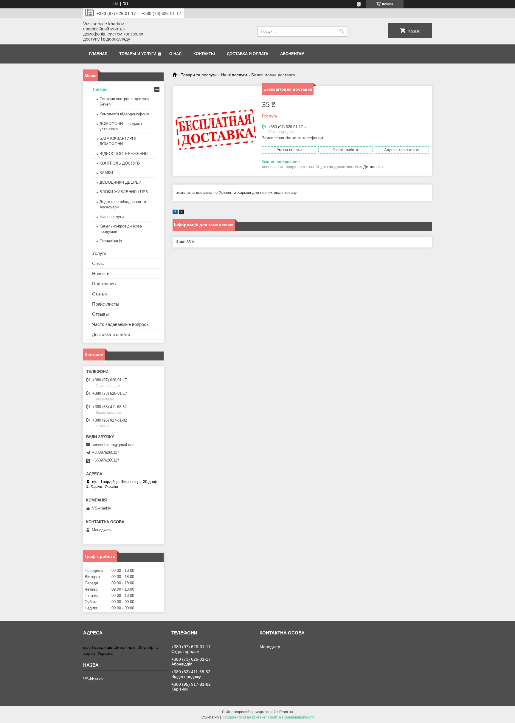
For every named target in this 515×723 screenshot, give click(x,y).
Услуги (99, 253)
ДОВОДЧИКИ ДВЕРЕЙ (120, 182)
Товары (99, 89)
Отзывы (100, 314)
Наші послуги (234, 74)
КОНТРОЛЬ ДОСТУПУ (120, 163)
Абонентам (292, 54)
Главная (98, 54)
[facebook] (175, 213)
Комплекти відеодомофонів (124, 114)
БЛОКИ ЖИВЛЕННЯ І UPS (124, 192)
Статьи (99, 293)
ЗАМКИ (106, 173)
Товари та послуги (199, 74)
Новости (100, 273)
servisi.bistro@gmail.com (114, 444)
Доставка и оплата (247, 54)
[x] (181, 213)
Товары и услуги (137, 54)
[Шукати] (341, 31)
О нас (175, 54)
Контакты (204, 54)
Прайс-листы (105, 303)
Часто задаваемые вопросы (121, 324)
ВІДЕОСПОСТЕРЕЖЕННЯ (124, 153)
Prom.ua (286, 712)
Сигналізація (111, 241)
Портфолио (104, 283)
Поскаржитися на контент (244, 717)
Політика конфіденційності (291, 717)
